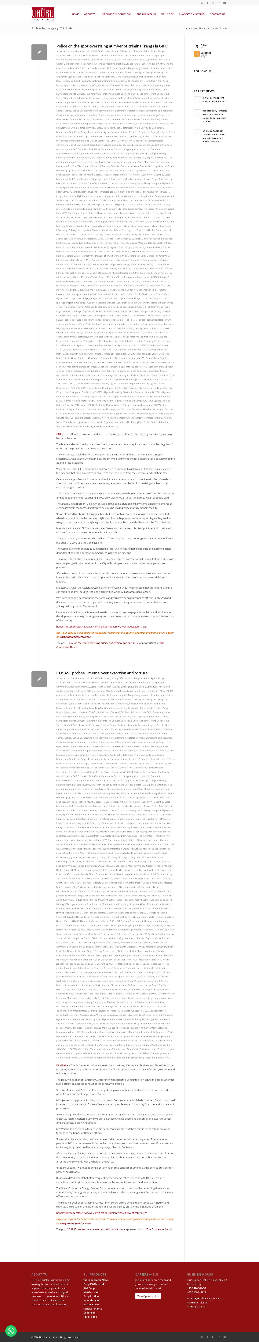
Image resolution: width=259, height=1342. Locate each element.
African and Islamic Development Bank (100, 55)
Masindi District (162, 247)
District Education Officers (82, 145)
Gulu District (104, 183)
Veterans (93, 413)
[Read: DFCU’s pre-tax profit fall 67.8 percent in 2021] (197, 99)
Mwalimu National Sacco (96, 289)
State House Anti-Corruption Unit (139, 362)
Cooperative (123, 115)
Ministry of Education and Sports (72, 273)
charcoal (99, 102)
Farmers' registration (109, 162)
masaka (133, 243)
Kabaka (147, 204)
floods (103, 170)
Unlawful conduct (77, 1045)
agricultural (120, 59)
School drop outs (91, 349)
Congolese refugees (66, 115)
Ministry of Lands (72, 277)
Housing (145, 191)
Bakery (132, 76)
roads (120, 341)
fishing (96, 170)
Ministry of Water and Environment (142, 908)
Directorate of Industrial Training (72, 140)
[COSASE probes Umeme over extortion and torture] (39, 679)
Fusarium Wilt (147, 174)
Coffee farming (116, 110)
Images (59, 196)
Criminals (90, 127)
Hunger (154, 191)
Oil (116, 307)
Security (113, 349)
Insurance (80, 200)
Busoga (113, 98)
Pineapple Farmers (84, 320)
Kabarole (157, 204)
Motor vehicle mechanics (153, 281)
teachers (60, 375)
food (109, 170)
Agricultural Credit (136, 59)
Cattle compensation (66, 102)
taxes (133, 371)
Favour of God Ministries (141, 162)
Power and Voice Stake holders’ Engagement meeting (95, 324)
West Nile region (109, 418)
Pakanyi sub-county (65, 315)
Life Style (137, 230)
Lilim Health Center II (153, 230)
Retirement (70, 341)
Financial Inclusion (130, 166)
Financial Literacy (148, 166)
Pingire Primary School (106, 320)
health (140, 183)
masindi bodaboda (74, 247)
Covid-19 (163, 123)
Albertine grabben (115, 63)
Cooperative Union (100, 119)
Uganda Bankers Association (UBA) (92, 383)
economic (145, 149)
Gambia (159, 174)
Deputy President (159, 132)
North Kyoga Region (88, 298)
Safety (152, 345)
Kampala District (120, 836)
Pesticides (69, 320)
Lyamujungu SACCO (149, 234)
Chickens (109, 102)
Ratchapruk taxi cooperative (131, 332)
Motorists (74, 285)
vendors (84, 413)
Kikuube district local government (109, 844)
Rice (101, 341)
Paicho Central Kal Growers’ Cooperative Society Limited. (141, 311)
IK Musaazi (164, 191)
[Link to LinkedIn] (213, 3)
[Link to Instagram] (219, 3)
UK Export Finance (75, 409)
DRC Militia (136, 145)
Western (123, 418)
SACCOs (144, 345)
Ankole (76, 72)
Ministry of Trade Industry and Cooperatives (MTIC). (132, 277)
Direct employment (162, 136)
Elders (98, 153)
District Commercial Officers (104, 140)
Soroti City (157, 353)
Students (125, 366)
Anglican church (144, 68)
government (103, 179)
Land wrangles (107, 226)
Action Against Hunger (155, 51)
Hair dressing (129, 183)
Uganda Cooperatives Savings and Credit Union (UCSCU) (92, 1023)
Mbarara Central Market (105, 882)
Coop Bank (98, 115)
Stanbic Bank (152, 358)
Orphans (87, 311)
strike (117, 366)
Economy (77, 153)
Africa (77, 55)
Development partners (115, 136)
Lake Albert (140, 221)
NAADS (113, 289)
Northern (104, 298)
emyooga (143, 153)
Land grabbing (92, 226)
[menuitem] (76, 14)
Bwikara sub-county (127, 98)
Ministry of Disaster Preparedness (155, 268)
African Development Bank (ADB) (137, 55)
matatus (101, 251)
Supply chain (99, 371)
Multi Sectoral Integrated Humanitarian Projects (109, 285)
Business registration (99, 98)
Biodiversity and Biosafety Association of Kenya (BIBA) (98, 85)
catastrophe (149, 98)
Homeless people (106, 191)
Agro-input (99, 63)
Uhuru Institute (71, 1040)
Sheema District (72, 353)
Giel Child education (79, 179)
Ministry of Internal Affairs (133, 904)
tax (128, 371)
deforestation (129, 127)
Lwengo (134, 234)
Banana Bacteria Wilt (147, 76)
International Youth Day (68, 204)
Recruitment (70, 336)
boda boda (140, 85)
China (118, 102)
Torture (155, 1006)
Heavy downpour (152, 183)
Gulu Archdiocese (78, 183)
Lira (167, 230)
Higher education (71, 187)
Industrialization (126, 196)
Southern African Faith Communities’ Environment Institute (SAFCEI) (111, 358)
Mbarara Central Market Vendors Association (87, 255)
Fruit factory (134, 174)
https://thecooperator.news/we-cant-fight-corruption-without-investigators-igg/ (101, 626)
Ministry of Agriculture (128, 264)
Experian (151, 157)
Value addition (72, 413)
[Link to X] (202, 3)
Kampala (87, 209)
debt (119, 127)
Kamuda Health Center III (105, 209)
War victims (145, 413)
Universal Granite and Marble (136, 409)
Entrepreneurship (81, 157)
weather (96, 418)
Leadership (119, 230)
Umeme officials (129, 1040)
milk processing (91, 264)
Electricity (117, 153)
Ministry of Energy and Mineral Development (111, 273)
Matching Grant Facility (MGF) (120, 251)
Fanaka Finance (92, 1308)
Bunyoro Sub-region (122, 93)
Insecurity (140, 196)
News (152, 294)
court (155, 123)
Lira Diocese (118, 861)
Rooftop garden (162, 341)
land (172, 221)
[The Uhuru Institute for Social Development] (42, 14)
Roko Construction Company (139, 341)
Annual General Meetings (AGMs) (132, 72)
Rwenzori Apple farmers (120, 345)
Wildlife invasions (154, 418)
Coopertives (89, 123)
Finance (86, 166)
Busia (75, 98)
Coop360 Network (93, 1284)
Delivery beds (144, 127)
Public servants (72, 332)
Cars (140, 98)
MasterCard (90, 251)
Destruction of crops (78, 136)
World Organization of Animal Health (115, 422)
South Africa (70, 358)
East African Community (101, 149)
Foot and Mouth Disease (89, 174)
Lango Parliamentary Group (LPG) (94, 857)
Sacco (136, 345)
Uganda (136, 379)
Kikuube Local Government (129, 217)
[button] (11, 1331)
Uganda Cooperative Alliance (148, 388)
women (167, 418)
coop (89, 115)
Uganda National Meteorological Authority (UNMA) (89, 400)
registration (145, 336)
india (66, 196)
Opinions (164, 307)
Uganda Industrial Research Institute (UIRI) (86, 1028)
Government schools (121, 179)
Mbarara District (118, 255)
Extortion (161, 157)
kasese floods (95, 840)
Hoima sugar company (154, 187)
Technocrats (94, 375)
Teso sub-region (121, 375)
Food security (63, 174)
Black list (129, 85)
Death (112, 127)
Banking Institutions (109, 81)
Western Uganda (136, 418)
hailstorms (116, 183)
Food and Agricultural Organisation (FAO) (133, 170)
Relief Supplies (159, 336)
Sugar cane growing (157, 366)
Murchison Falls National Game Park (152, 285)
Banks (123, 81)
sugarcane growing (83, 371)
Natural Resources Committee (119, 294)
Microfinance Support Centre (131, 260)
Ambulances (62, 68)
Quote (112, 332)
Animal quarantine (163, 68)
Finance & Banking (100, 166)
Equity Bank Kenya (115, 157)
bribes (123, 89)
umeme (101, 409)
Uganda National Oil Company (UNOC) (134, 400)
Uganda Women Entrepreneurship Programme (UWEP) (133, 405)
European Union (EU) (135, 157)
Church (127, 106)
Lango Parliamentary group (128, 226)
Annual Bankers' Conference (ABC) (98, 72)
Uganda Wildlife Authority (92, 405)
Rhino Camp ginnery (87, 341)
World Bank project (73, 422)
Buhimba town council (158, 89)
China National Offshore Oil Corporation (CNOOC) (147, 102)
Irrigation (119, 204)
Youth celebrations (160, 422)
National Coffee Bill (148, 289)
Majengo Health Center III (117, 238)
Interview (85, 204)
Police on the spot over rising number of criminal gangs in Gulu (112, 45)
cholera (119, 106)
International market (122, 200)
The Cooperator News (159, 1229)
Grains (147, 179)
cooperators (76, 123)
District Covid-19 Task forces (133, 140)
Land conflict (62, 226)
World (59, 422)
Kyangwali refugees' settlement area (115, 221)
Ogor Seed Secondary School (99, 307)
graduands (138, 179)
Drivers (146, 145)
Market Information (163, 238)
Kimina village (163, 217)
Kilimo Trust (149, 217)
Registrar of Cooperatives (126, 336)
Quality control (87, 332)
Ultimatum (90, 409)
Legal (129, 230)
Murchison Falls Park (66, 289)
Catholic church (164, 98)
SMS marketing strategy (139, 353)
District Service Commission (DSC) (113, 145)
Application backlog (86, 76)
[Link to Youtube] (225, 3)
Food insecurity (161, 170)
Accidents (77, 51)
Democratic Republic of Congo (71, 132)
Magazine (91, 238)
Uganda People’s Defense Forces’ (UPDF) (75, 1036)
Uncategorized (113, 409)
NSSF (130, 298)
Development (96, 136)
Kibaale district (88, 213)
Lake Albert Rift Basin (157, 221)
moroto (135, 281)
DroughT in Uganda (160, 145)
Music (80, 289)
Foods (73, 174)
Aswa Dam (116, 76)
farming (124, 162)
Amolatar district (78, 68)
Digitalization (144, 136)
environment (98, 157)
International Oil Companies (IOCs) (151, 200)
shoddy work (88, 353)
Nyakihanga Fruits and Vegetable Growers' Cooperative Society (105, 302)
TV (124, 379)
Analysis (131, 68)
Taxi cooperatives (145, 371)
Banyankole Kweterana (138, 81)
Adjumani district (64, 55)
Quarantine (102, 332)
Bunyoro (81, 93)
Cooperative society (79, 119)
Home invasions (89, 191)
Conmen (81, 115)
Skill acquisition (118, 353)
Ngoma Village (163, 294)
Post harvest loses (154, 320)
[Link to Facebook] (207, 3)
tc (120, 426)
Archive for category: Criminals (51, 28)
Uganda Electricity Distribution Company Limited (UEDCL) (132, 392)
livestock (98, 234)
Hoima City (86, 187)
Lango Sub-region (71, 230)
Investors (109, 204)
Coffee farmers (100, 110)
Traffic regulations (83, 379)
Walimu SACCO (131, 413)
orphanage (76, 311)
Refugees (98, 336)
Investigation (97, 204)
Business (83, 98)
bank (87, 81)
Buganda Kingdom (136, 89)
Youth (146, 422)
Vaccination (158, 409)
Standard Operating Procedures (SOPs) (92, 362)
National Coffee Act (127, 289)
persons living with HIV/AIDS (101, 315)
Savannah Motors (72, 349)
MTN (82, 285)
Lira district (71, 234)
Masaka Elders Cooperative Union (154, 243)
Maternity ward (143, 251)
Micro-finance (63, 260)
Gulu (65, 183)
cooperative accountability (143, 115)
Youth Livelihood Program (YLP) (86, 426)
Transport (98, 379)
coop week (110, 115)
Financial (115, 166)
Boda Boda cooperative (158, 85)
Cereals (90, 102)
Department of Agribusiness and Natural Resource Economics (118, 132)
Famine (72, 162)
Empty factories (130, 153)
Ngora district (63, 298)
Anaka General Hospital (115, 68)
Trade (154, 375)
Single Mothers (102, 353)
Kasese (143, 209)
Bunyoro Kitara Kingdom (99, 93)
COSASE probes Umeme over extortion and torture (102, 672)
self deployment (152, 349)
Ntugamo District (142, 298)
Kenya (77, 213)
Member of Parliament (158, 255)
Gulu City (92, 183)
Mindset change (108, 264)
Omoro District (142, 307)
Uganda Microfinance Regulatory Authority (112, 396)
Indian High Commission (82, 196)
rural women (91, 345)
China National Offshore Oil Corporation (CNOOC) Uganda (85, 106)
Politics (141, 320)
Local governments (119, 234)
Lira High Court (85, 234)
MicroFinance (78, 260)
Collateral (130, 110)
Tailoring (111, 371)
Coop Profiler (91, 1296)
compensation (165, 110)
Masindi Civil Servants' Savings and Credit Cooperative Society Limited (119, 247)
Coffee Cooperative (82, 110)
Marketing (61, 243)
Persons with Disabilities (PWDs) (132, 315)
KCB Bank (68, 213)
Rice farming (110, 341)
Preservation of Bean (152, 324)
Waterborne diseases (162, 413)
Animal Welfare (64, 72)
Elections (106, 153)
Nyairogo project (64, 302)
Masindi (60, 247)
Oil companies (126, 307)
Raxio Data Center (155, 332)
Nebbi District (142, 294)
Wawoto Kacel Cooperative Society (73, 418)
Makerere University (141, 238)
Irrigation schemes (134, 204)
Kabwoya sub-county (76, 836)
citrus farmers (139, 106)
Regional (108, 336)
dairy (105, 127)
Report (59, 341)
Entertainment (63, 157)
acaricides (66, 51)
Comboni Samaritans (146, 110)
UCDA (129, 379)
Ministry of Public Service (93, 277)
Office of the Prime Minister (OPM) (134, 934)
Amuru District (95, 68)
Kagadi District (75, 209)
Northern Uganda (118, 298)
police (121, 320)
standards (117, 362)
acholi (86, 51)
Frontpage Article (118, 174)
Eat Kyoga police (130, 149)
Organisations (63, 311)
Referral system (85, 336)
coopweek (101, 123)
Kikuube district (128, 213)
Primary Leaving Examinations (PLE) (144, 328)
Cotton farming (127, 123)
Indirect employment (106, 196)
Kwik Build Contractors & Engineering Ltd (76, 221)
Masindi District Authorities (69, 251)
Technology (107, 375)
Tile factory (145, 375)
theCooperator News (95, 1280)
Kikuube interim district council (98, 217)
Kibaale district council (108, 213)
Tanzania (121, 371)
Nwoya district (159, 298)
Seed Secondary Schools (130, 349)
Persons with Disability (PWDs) (159, 946)
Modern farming (90, 281)
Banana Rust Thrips (75, 81)
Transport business (113, 379)
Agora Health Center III (101, 59)
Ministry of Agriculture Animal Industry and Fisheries (133, 895)
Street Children (105, 366)
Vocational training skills (111, 413)
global (93, 179)
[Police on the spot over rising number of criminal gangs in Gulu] (39, 52)
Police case (131, 320)
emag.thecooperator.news (75, 637)
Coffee (68, 110)
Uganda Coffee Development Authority (129, 383)
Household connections (128, 191)
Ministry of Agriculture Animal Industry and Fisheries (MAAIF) (108, 268)
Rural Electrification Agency (70, 345)
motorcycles (62, 285)
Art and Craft (103, 76)
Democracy (157, 127)
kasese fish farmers (157, 209)
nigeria (74, 298)
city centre (152, 106)
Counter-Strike (143, 123)
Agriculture (152, 59)
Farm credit (83, 162)
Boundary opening (84, 89)
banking (95, 81)
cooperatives (117, 119)
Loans (106, 234)
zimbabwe (108, 426)
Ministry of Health (144, 273)
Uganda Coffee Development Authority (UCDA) (110, 388)
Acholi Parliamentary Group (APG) (107, 51)
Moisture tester (106, 281)
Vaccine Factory (108, 1045)
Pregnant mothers (132, 324)
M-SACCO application (116, 866)
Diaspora (133, 136)
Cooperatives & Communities (139, 119)
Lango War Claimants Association (97, 230)
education (88, 153)
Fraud (105, 174)
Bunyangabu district (66, 93)
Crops (99, 127)
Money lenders (122, 281)
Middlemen (76, 264)
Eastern (117, 149)
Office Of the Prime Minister (152, 302)
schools (104, 349)
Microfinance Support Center (101, 260)
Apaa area (155, 72)
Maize (100, 238)
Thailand (134, 375)
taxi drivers (160, 371)
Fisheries (87, 170)
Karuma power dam (129, 209)
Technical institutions (76, 375)
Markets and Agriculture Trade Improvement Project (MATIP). (97, 243)
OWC (109, 311)
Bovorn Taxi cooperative (107, 89)
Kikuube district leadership (150, 213)
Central (82, 102)
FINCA (79, 170)
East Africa (83, 149)
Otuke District (99, 311)
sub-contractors (138, 366)
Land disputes (77, 226)
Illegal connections (65, 823)
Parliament (81, 315)
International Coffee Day (98, 200)
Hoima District (100, 187)
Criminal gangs (78, 127)
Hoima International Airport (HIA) (124, 187)
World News (90, 422)
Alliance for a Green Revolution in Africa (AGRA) (149, 63)
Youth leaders (63, 426)
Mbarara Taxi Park (136, 255)
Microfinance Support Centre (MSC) (135, 891)
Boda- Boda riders (65, 89)
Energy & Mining (158, 153)
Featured (159, 162)
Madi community (77, 238)
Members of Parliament (119, 887)
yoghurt (139, 422)
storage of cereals (88, 366)
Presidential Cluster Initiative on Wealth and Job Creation (97, 328)
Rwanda (103, 345)
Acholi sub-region (134, 51)
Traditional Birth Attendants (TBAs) (73, 1010)
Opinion (155, 307)
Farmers (94, 162)
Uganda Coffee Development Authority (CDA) (78, 1019)
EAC (75, 149)
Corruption (113, 123)
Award (125, 76)
